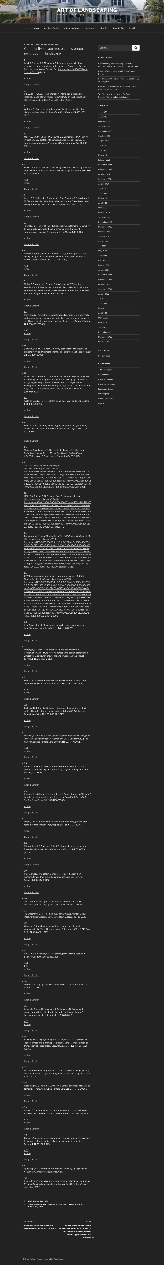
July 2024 (102, 188)
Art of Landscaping (87, 10)
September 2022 (105, 289)
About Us (132, 28)
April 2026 (102, 117)
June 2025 (102, 150)
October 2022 (104, 284)
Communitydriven (37, 1204)
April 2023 (102, 256)
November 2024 (105, 169)
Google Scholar (31, 84)
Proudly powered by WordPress (50, 1259)
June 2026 (102, 112)
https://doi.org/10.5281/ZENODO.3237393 (44, 100)
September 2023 (105, 236)
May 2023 (102, 251)
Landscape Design (31, 28)
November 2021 (105, 337)
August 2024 (103, 184)
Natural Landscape (72, 28)
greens (51, 1204)
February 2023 (104, 265)
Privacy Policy (29, 1259)
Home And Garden (105, 379)
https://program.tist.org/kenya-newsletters (44, 917)
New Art (104, 28)
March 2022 (103, 318)
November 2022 (105, 279)
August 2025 (103, 141)
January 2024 (104, 217)
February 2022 (104, 322)
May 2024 (102, 198)
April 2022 (102, 313)
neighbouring (76, 1204)
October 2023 (104, 232)
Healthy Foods (104, 356)
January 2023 (104, 270)
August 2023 (103, 241)
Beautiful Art (118, 28)
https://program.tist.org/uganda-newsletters (45, 904)
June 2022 (102, 303)
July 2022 (102, 299)
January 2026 (104, 126)
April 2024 (102, 203)
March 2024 (103, 208)
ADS (26, 180)
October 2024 (104, 174)
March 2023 (103, 260)
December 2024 (105, 165)
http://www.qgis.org (46, 1172)
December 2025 (105, 131)
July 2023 (102, 246)
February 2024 (104, 212)
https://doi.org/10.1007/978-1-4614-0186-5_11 (62, 388)
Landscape (62, 1204)
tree (41, 1207)
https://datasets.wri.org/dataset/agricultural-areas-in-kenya (52, 1073)
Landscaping (90, 28)
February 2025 (104, 160)
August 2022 (103, 294)
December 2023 (105, 222)
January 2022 (103, 327)
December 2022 (105, 275)
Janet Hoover (51, 45)
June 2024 (102, 193)
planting (32, 1207)
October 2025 (104, 136)
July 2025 (102, 145)
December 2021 (105, 332)
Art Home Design (51, 28)
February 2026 (104, 122)
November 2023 (105, 227)
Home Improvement (106, 384)
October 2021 (104, 342)
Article (27, 78)
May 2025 (102, 155)
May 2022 (102, 308)
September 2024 (105, 179)
